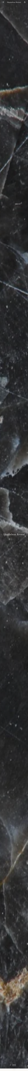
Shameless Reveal (14, 2)
